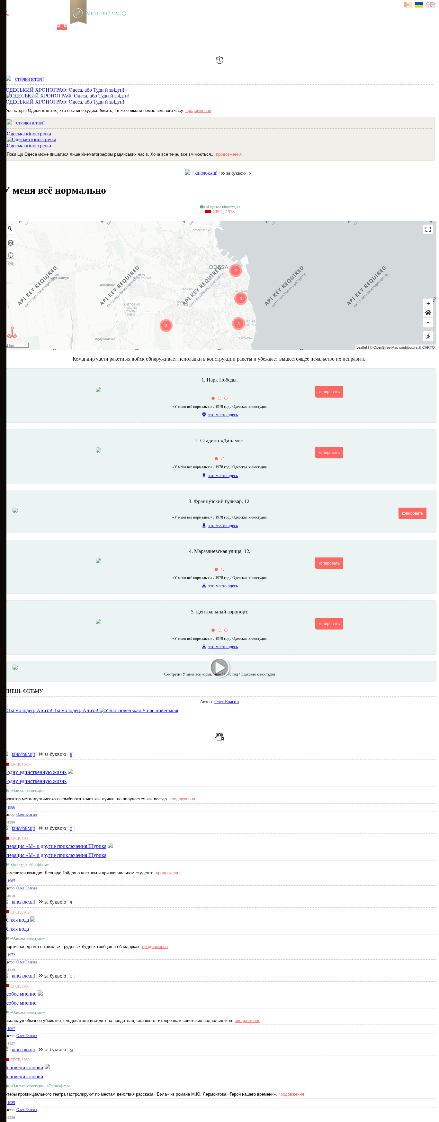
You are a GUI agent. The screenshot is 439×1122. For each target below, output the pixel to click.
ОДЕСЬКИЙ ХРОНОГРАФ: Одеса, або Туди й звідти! (65, 102)
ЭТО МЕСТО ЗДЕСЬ (223, 414)
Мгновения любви (23, 1076)
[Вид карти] (10, 242)
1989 (11, 1102)
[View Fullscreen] (428, 229)
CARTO (428, 347)
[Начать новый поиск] (10, 229)
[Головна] (7, 27)
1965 (11, 881)
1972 (11, 955)
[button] (428, 313)
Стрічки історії (29, 79)
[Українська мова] (419, 5)
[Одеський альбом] (51, 27)
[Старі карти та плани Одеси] (40, 27)
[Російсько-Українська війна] (29, 27)
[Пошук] (83, 27)
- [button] (428, 322)
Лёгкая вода (16, 929)
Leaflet (361, 347)
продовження (198, 110)
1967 (11, 1028)
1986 (11, 807)
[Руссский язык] (408, 5)
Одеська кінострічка (29, 145)
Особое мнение (19, 1003)
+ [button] (428, 303)
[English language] (431, 5)
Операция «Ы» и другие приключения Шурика (54, 855)
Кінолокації (206, 173)
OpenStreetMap (385, 347)
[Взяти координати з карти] (10, 254)
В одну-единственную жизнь (35, 781)
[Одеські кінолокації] (62, 27)
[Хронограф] (18, 27)
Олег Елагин (226, 701)
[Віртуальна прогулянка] (73, 27)
